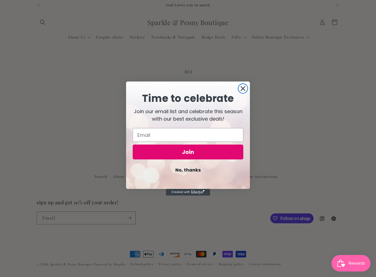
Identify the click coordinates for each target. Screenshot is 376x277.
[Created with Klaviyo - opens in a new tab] (188, 192)
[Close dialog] (243, 88)
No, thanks (188, 170)
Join (188, 152)
